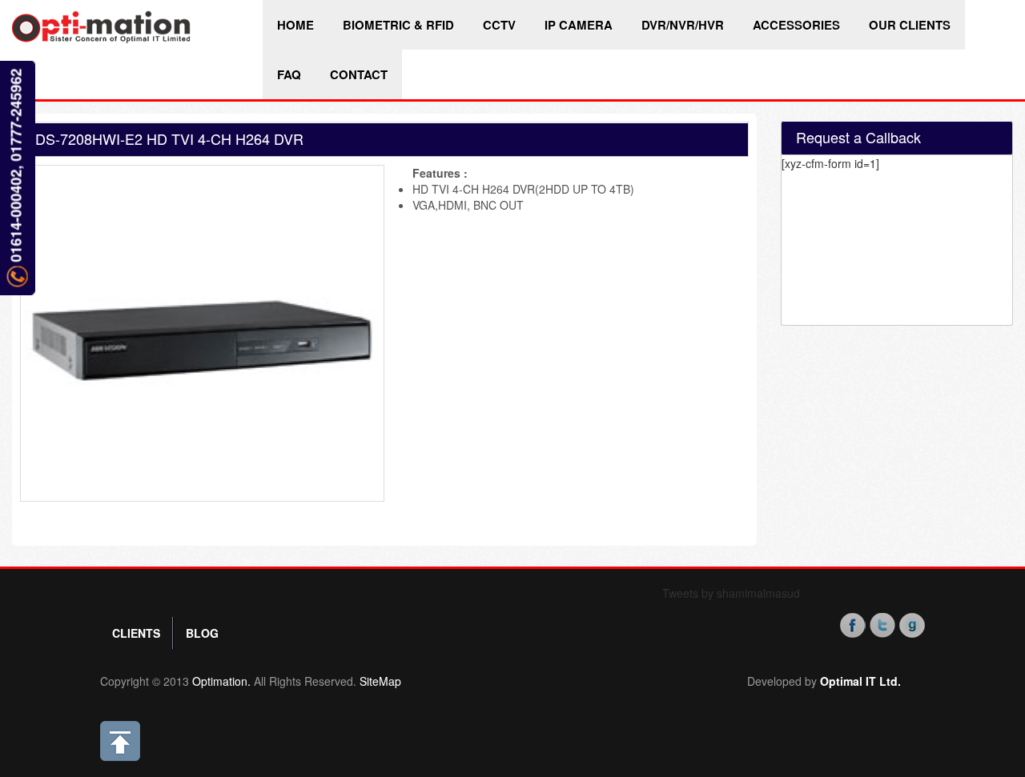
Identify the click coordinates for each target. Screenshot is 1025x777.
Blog (202, 633)
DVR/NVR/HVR (682, 25)
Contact (359, 74)
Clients (136, 633)
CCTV (499, 25)
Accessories (796, 25)
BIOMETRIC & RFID (398, 25)
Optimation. (220, 681)
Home (295, 25)
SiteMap (380, 681)
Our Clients (910, 25)
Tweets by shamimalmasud (731, 593)
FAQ (289, 74)
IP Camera (579, 25)
